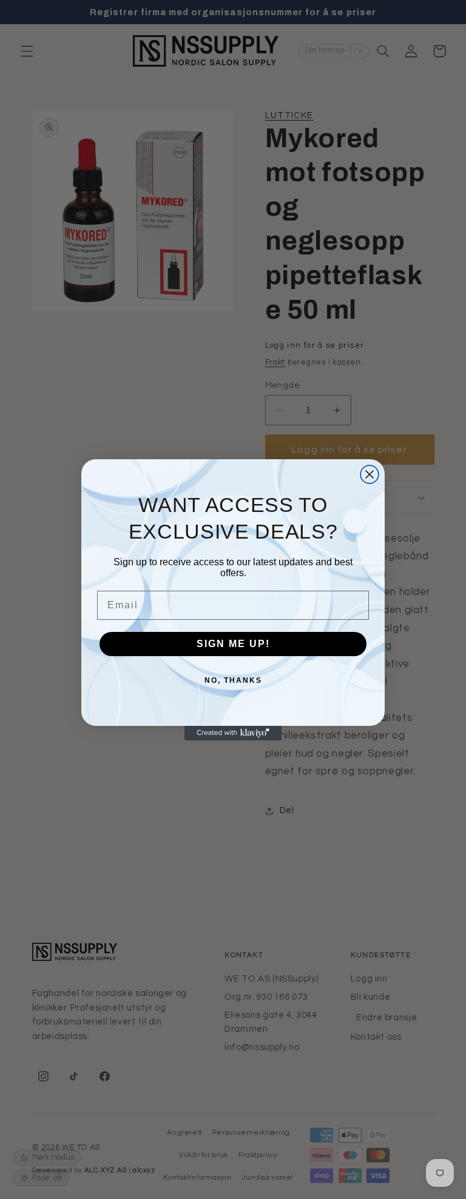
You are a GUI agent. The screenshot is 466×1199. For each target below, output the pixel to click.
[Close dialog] (369, 474)
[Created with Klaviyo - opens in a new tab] (233, 733)
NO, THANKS (233, 680)
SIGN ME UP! (233, 644)
